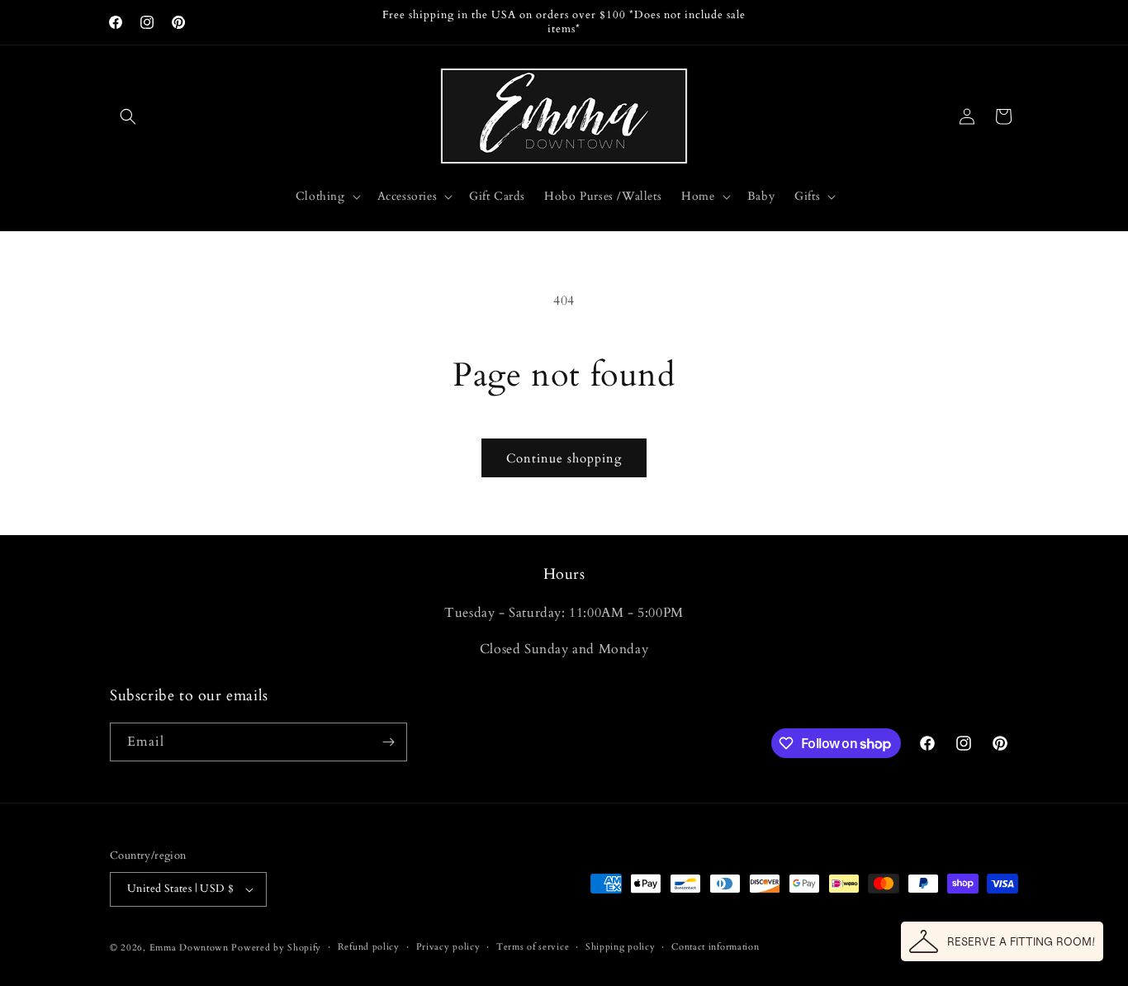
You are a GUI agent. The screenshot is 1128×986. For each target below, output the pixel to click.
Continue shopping (564, 458)
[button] (128, 116)
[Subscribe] (388, 742)
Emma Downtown (189, 947)
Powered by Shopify (276, 947)
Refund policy (369, 947)
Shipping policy (620, 947)
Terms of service (532, 947)
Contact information (715, 947)
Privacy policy (448, 947)
